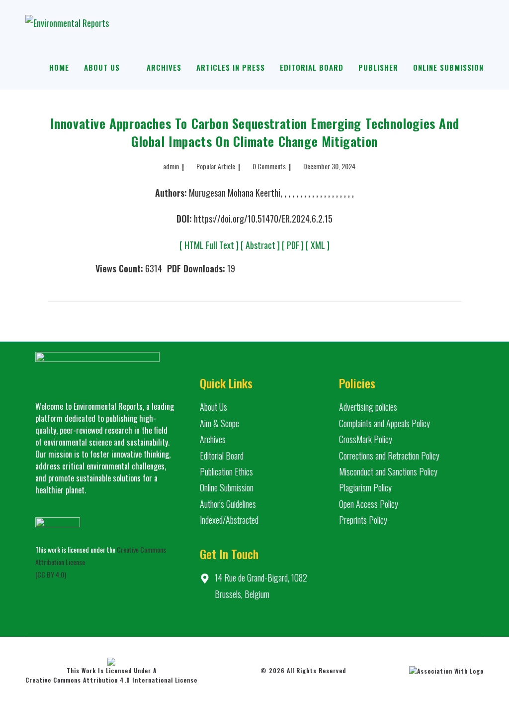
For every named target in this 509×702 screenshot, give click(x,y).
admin (171, 166)
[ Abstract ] (260, 244)
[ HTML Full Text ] (209, 244)
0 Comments (269, 166)
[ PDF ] (293, 244)
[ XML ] (318, 244)
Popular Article (215, 166)
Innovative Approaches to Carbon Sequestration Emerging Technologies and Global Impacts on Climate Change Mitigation (254, 132)
